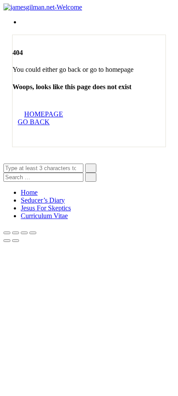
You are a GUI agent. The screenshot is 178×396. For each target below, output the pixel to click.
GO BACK (34, 122)
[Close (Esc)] (6, 233)
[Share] (15, 233)
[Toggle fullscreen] (24, 233)
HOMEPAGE (43, 114)
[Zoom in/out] (32, 233)
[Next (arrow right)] (15, 240)
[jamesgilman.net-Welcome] (42, 7)
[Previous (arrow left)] (6, 240)
